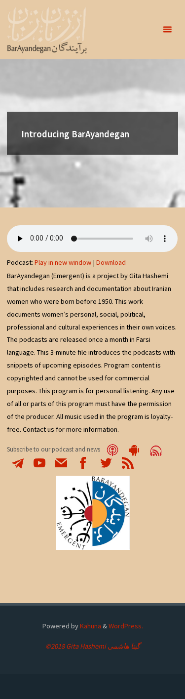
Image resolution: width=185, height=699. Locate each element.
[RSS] (128, 461)
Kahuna (89, 625)
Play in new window (63, 262)
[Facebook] (83, 461)
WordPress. (126, 625)
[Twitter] (106, 461)
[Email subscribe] (61, 461)
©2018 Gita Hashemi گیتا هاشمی (92, 646)
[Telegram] (18, 461)
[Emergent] (47, 29)
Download (111, 262)
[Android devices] (134, 449)
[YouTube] (39, 461)
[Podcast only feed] (156, 449)
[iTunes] (112, 449)
